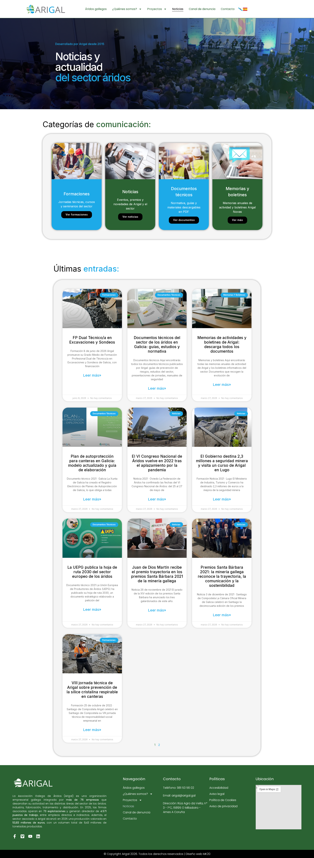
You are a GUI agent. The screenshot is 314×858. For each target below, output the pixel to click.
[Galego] (240, 9)
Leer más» (92, 375)
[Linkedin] (38, 836)
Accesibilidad (218, 788)
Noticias (177, 9)
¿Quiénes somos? (124, 9)
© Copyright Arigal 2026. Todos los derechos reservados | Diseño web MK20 (157, 854)
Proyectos (154, 9)
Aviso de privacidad (223, 806)
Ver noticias (130, 216)
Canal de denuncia (202, 9)
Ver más (237, 220)
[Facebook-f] (15, 836)
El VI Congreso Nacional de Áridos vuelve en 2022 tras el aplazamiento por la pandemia (157, 463)
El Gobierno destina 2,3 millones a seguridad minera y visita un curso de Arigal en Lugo (222, 463)
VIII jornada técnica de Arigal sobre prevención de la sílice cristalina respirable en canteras (92, 690)
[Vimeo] (22, 836)
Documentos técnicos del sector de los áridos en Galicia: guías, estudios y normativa (157, 344)
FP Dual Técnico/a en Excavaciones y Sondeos (92, 339)
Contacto (228, 9)
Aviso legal (216, 794)
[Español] (245, 9)
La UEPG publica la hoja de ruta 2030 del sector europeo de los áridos (92, 572)
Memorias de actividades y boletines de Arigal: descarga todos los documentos (221, 344)
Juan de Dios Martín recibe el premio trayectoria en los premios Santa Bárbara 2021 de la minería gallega (157, 574)
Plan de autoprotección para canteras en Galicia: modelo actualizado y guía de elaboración (92, 463)
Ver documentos (184, 220)
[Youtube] (30, 836)
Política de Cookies (222, 800)
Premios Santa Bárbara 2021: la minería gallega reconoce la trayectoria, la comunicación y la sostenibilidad (222, 576)
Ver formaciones (77, 214)
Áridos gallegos (96, 9)
